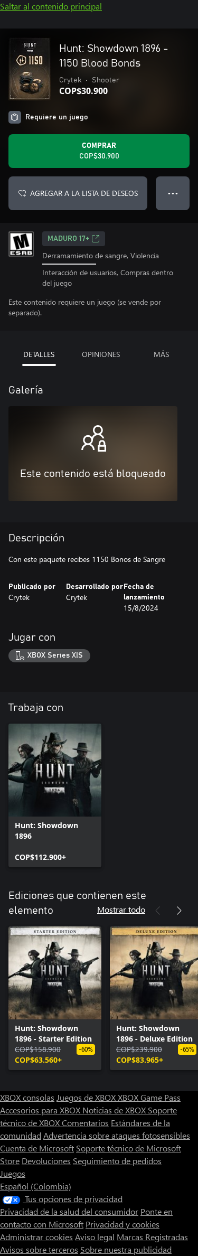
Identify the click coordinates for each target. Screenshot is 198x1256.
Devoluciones (46, 1160)
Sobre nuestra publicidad (126, 1249)
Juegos (12, 1173)
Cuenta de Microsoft (37, 1148)
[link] (54, 795)
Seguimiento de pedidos (117, 1160)
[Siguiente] (179, 910)
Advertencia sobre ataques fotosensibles (116, 1135)
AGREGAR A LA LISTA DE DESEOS (84, 193)
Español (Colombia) (35, 1186)
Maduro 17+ (68, 238)
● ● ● (173, 193)
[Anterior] (157, 910)
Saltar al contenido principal (51, 6)
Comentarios (85, 1122)
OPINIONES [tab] (101, 354)
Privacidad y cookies (122, 1224)
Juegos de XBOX (87, 1097)
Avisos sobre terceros (39, 1249)
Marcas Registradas (152, 1236)
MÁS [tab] (161, 354)
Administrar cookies (36, 1236)
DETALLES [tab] (38, 354)
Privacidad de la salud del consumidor (69, 1211)
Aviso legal (95, 1236)
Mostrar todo (121, 909)
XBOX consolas (27, 1097)
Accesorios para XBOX (41, 1110)
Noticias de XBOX (115, 1110)
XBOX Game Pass (149, 1097)
